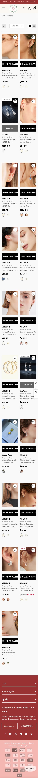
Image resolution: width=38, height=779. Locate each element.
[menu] (3, 8)
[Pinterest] (15, 734)
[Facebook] (5, 734)
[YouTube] (26, 734)
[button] (24, 8)
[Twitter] (31, 734)
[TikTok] (21, 734)
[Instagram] (10, 734)
